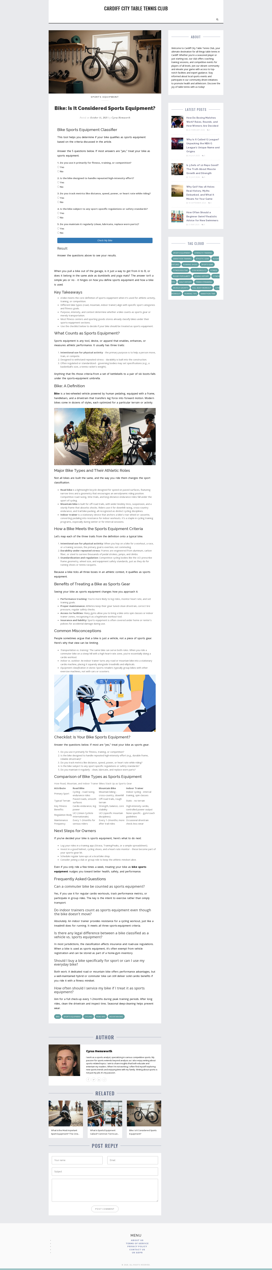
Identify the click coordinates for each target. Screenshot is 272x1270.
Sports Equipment (105, 96)
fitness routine (180, 270)
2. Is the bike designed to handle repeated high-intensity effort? (95, 178)
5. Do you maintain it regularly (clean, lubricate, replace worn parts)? (98, 224)
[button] (217, 18)
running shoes (190, 264)
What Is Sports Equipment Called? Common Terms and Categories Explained (104, 1134)
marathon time (208, 293)
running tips (190, 293)
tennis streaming (204, 282)
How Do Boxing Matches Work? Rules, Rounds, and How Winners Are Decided (202, 121)
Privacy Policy (137, 1246)
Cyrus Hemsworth (121, 117)
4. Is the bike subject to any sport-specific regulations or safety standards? (102, 208)
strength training (203, 253)
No (61, 171)
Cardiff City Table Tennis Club (136, 8)
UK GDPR (137, 1252)
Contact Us (137, 1249)
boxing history (201, 276)
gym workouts (199, 270)
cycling (88, 1016)
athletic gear (202, 258)
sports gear (207, 264)
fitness (213, 270)
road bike (100, 1016)
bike (58, 1016)
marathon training (182, 258)
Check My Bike (104, 240)
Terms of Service (137, 1243)
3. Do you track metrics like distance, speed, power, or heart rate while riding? (104, 193)
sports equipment (72, 1016)
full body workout (201, 288)
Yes (62, 167)
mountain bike (116, 1016)
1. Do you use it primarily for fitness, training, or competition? (94, 162)
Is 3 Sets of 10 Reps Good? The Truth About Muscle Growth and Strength (202, 169)
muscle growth (180, 288)
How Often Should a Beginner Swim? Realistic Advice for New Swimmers (202, 216)
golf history (185, 282)
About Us (137, 1240)
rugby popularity (181, 276)
